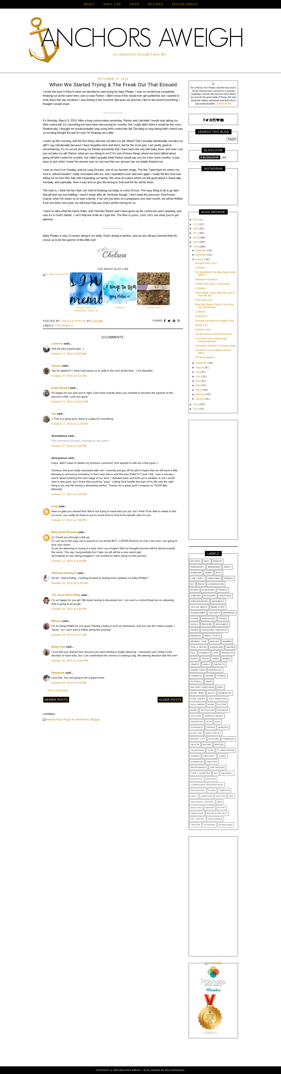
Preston (212, 762)
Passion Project (217, 813)
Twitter (195, 825)
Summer (227, 641)
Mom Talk (196, 808)
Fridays (222, 590)
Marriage (229, 613)
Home (211, 704)
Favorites (197, 722)
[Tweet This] (169, 320)
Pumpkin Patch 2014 (206, 263)
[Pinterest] (210, 120)
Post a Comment (58, 690)
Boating (211, 779)
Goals (194, 624)
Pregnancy (64, 325)
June (198, 376)
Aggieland (216, 647)
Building (214, 739)
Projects (227, 653)
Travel (223, 618)
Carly (55, 506)
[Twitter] (207, 120)
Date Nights (198, 699)
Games (223, 756)
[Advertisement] (213, 480)
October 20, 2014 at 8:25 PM (68, 682)
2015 (196, 242)
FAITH (134, 4)
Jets (209, 722)
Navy (207, 561)
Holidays (214, 613)
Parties (219, 745)
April (198, 385)
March (199, 390)
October (200, 259)
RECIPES (155, 4)
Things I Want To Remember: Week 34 (86, 309)
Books (195, 590)
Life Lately (197, 578)
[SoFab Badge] (213, 963)
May (198, 381)
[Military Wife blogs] (210, 1035)
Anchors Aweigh (130, 1070)
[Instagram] (214, 120)
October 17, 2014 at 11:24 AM (69, 423)
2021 (196, 219)
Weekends (214, 567)
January (200, 399)
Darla (206, 664)
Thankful (196, 676)
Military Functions (202, 687)
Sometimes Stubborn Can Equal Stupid (215, 345)
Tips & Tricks (199, 647)
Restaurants (199, 767)
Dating (209, 676)
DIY (192, 584)
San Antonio (217, 767)
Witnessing (226, 825)
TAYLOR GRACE (185, 4)
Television (197, 750)
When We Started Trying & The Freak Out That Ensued (214, 306)
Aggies (231, 647)
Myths (221, 808)
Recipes (196, 561)
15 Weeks (200, 267)
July (198, 372)
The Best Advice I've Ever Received (213, 334)
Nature (207, 745)
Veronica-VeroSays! (64, 572)
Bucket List (198, 739)
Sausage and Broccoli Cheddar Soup (214, 320)
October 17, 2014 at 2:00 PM (68, 494)
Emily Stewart (60, 387)
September (202, 363)
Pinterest (197, 727)
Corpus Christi (214, 716)
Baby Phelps (213, 733)
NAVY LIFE (112, 4)
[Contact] (222, 120)
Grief (209, 681)
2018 (196, 228)
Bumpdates (225, 693)
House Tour (198, 670)
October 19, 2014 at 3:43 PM (68, 608)
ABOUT (89, 4)
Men (219, 802)
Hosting (220, 796)
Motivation (207, 710)
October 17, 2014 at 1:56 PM (68, 445)
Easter (222, 704)
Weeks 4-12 (201, 325)
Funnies (204, 653)
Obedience (197, 813)
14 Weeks (200, 288)
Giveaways (221, 624)
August (199, 367)
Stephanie (58, 672)
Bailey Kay (58, 646)
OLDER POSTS (170, 699)
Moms (194, 710)
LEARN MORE (223, 103)
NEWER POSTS (56, 699)
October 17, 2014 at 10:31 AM (69, 401)
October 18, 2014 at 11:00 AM (69, 583)
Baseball (227, 773)
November (201, 255)
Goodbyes (197, 762)
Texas (205, 659)
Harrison (206, 796)
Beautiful (197, 779)
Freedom (224, 790)
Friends (228, 578)
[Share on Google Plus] (179, 320)
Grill (194, 796)
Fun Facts (219, 664)
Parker (217, 561)
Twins (215, 659)
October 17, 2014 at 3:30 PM (68, 520)
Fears (212, 790)
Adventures (198, 613)
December (201, 250)
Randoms (196, 573)
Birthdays (218, 601)
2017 (196, 233)
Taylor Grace (199, 607)
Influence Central (202, 802)
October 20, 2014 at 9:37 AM (68, 634)
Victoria (56, 365)
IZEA (231, 796)
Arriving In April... (204, 329)
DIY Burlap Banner (205, 357)
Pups (220, 687)
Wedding (196, 636)
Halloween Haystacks (206, 279)
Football (196, 681)
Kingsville (215, 670)
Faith (219, 573)
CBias (201, 584)
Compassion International (207, 785)
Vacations (225, 596)
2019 (196, 224)
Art (216, 773)
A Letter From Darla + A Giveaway (212, 284)
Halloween (197, 704)
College (196, 716)
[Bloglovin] (218, 120)
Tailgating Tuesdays (214, 630)
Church (195, 756)
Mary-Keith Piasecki (64, 532)
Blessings (208, 590)
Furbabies (228, 739)
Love (215, 653)
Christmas (214, 578)
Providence (215, 819)
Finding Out (201, 316)
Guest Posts (212, 636)
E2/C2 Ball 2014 (203, 300)
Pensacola (208, 618)
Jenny (208, 573)
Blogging (210, 596)
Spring (210, 727)
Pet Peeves (198, 819)
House (194, 630)
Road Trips (197, 693)
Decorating (198, 790)
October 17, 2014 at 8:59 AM (68, 353)
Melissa (56, 620)
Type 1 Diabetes (200, 773)
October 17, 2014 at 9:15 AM (68, 375)
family (227, 567)
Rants (194, 659)
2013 (196, 404)
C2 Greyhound (225, 750)
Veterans (209, 825)
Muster (209, 808)
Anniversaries (200, 601)
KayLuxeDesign (174, 1070)
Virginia (196, 596)
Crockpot (209, 756)
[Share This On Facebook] (165, 320)
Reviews (207, 624)
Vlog (210, 750)
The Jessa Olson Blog (66, 594)
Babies (227, 659)
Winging (223, 727)
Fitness (221, 676)
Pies (217, 722)
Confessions (216, 584)
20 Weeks (63, 274)
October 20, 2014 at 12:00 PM (69, 660)
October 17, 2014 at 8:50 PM (68, 560)
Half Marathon (218, 699)
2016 (196, 237)
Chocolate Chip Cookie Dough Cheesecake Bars (211, 340)
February (200, 394)
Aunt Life (196, 733)
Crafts (195, 664)
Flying (195, 618)
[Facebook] (204, 120)
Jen (54, 413)
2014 (196, 246)
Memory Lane (199, 641)
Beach (211, 693)
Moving (214, 641)
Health (195, 745)
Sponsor (222, 710)
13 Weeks (200, 311)
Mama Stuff (218, 607)
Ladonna (57, 343)
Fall (193, 653)
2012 (196, 408)
